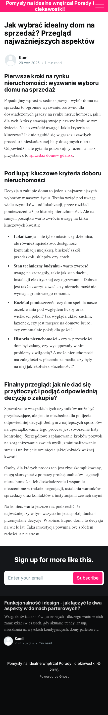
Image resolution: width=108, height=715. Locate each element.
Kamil (24, 57)
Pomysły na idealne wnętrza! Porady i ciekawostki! (51, 663)
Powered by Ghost (54, 676)
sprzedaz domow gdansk (51, 155)
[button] (99, 6)
